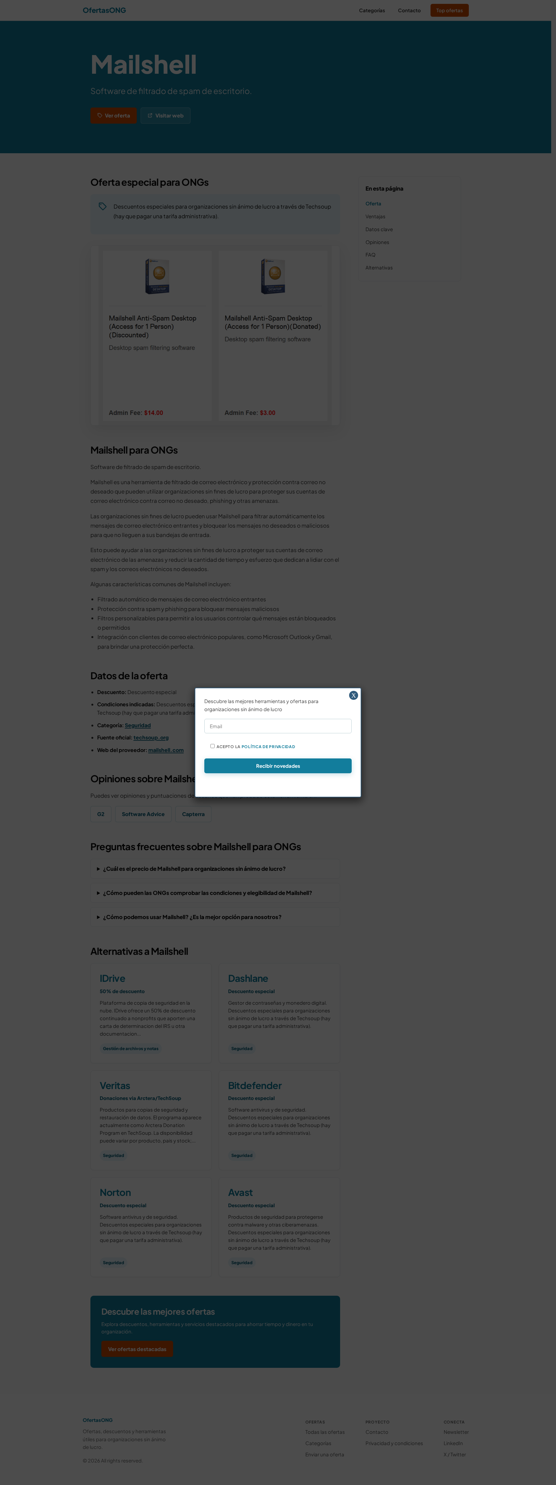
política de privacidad (268, 746)
